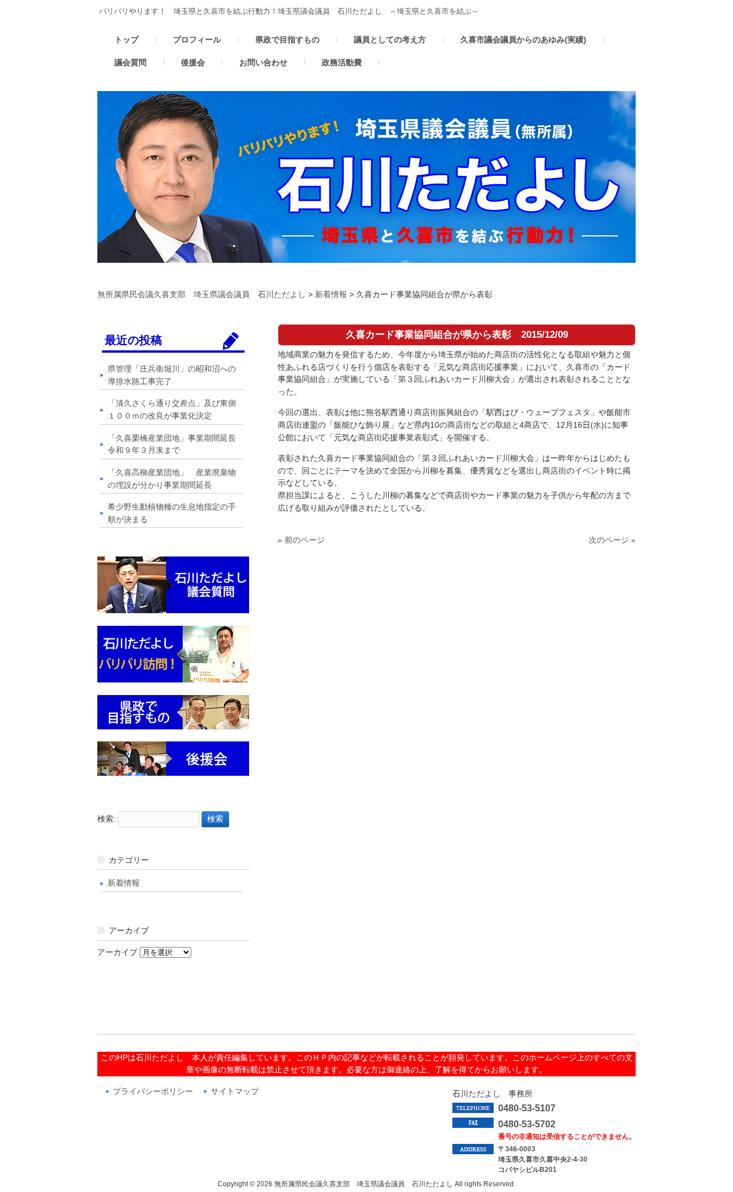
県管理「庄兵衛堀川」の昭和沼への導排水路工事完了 (172, 375)
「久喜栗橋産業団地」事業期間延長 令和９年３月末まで (175, 444)
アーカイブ (117, 952)
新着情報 (331, 294)
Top (706, 1165)
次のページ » (612, 539)
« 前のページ (301, 539)
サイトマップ (235, 1091)
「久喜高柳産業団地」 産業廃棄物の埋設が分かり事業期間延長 (172, 479)
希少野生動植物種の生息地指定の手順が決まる (172, 513)
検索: (106, 818)
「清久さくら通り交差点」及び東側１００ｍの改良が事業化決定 (172, 409)
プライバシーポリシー (153, 1091)
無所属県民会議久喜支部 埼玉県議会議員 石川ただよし (201, 294)
